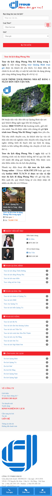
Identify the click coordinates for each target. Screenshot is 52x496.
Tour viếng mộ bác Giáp (12, 282)
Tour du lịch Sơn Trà (11, 341)
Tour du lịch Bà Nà (10, 322)
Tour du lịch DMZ (10, 300)
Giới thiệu (5, 393)
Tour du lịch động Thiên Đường (15, 271)
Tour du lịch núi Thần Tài (13, 329)
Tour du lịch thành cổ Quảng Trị (15, 296)
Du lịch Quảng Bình (11, 359)
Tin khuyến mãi (7, 403)
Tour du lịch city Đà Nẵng (13, 337)
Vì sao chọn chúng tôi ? (10, 396)
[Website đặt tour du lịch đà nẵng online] (26, 5)
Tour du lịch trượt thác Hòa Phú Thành (17, 333)
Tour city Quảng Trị (11, 304)
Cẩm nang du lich (8, 414)
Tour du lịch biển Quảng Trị (13, 308)
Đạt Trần (32, 253)
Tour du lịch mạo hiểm (11, 278)
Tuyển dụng (6, 406)
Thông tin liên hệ (8, 424)
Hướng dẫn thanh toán (9, 426)
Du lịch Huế (8, 366)
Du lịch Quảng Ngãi (11, 378)
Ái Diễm (31, 239)
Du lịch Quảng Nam (11, 374)
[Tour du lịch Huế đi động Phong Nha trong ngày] (13, 195)
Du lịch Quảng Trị (10, 362)
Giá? (5, 32)
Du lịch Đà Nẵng (9, 370)
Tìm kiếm (27, 45)
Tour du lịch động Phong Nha (14, 275)
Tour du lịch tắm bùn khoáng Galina (16, 326)
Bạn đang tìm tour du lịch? (13, 14)
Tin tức (4, 416)
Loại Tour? (7, 23)
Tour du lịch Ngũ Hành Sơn (13, 345)
